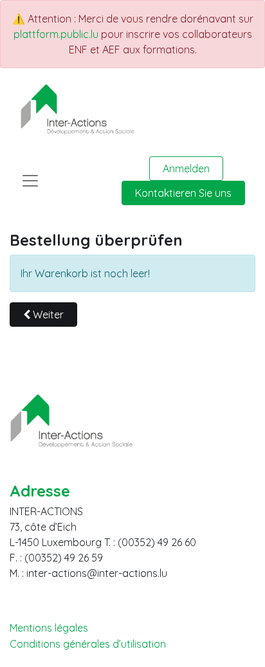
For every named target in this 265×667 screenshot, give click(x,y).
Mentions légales (49, 627)
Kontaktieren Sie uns (183, 193)
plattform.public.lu (56, 34)
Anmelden (186, 168)
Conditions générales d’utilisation (88, 644)
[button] (43, 314)
